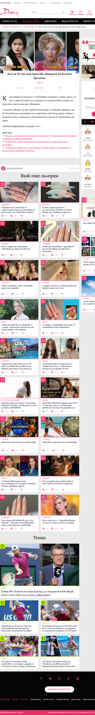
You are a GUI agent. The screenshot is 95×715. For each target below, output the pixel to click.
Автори (15, 699)
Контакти (24, 699)
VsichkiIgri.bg (67, 3)
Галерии (80, 14)
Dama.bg (17, 3)
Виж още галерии (39, 175)
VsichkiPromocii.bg (30, 3)
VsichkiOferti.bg (5, 3)
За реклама (5, 699)
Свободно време (30, 21)
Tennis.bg (43, 3)
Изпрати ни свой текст (59, 689)
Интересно (16, 27)
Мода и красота (70, 21)
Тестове (89, 14)
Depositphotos (36, 699)
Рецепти (72, 14)
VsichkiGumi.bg (54, 3)
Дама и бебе (50, 21)
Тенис (39, 537)
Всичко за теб (9, 21)
